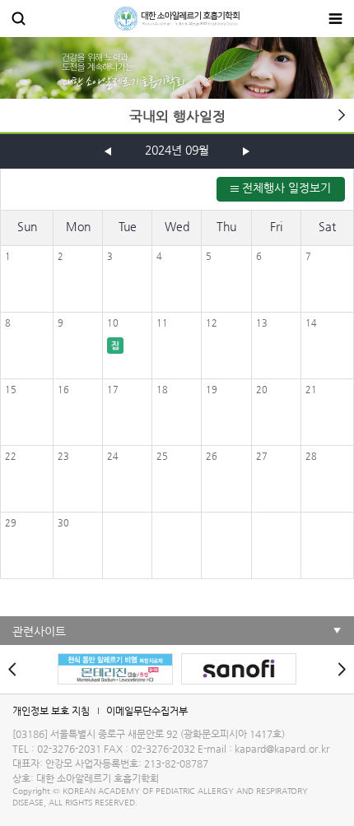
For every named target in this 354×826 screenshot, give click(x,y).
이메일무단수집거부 (147, 711)
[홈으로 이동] (177, 18)
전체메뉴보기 (335, 18)
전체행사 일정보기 (285, 187)
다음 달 (246, 151)
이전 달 (107, 151)
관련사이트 (39, 631)
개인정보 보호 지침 (51, 711)
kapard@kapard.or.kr (282, 748)
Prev (16, 669)
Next (337, 669)
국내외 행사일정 (177, 116)
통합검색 (18, 18)
